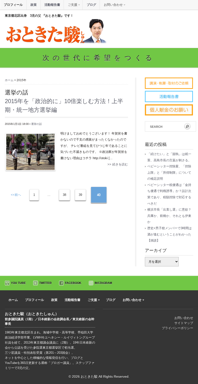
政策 (33, 5)
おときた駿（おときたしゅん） (32, 314)
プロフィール (13, 5)
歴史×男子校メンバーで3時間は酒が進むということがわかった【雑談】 (169, 234)
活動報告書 (52, 5)
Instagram (103, 283)
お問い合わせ (183, 318)
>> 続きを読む (117, 164)
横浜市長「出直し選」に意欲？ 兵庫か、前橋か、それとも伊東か (170, 216)
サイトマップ (183, 323)
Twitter (45, 283)
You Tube (18, 283)
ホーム (9, 80)
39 (80, 195)
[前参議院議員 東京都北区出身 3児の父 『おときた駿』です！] (56, 42)
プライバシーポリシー (177, 328)
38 (64, 195)
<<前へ (16, 195)
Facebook (73, 283)
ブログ (91, 5)
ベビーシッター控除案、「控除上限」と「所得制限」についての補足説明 (169, 172)
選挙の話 (36, 123)
